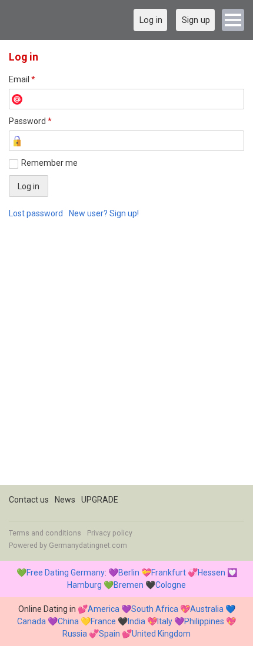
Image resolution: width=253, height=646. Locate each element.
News (65, 499)
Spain (109, 633)
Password (30, 121)
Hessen (211, 572)
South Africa (154, 609)
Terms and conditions (45, 533)
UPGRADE (99, 499)
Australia (207, 609)
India (136, 621)
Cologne (170, 585)
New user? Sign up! (104, 213)
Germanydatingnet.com (88, 545)
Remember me (49, 163)
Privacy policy (109, 533)
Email (22, 79)
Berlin (128, 572)
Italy (164, 621)
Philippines (204, 621)
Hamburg (84, 585)
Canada (31, 621)
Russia (74, 633)
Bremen (129, 585)
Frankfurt (168, 572)
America (103, 609)
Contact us (29, 499)
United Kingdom (161, 633)
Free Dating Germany (65, 572)
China (68, 621)
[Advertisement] (126, 358)
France (103, 621)
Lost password (36, 213)
